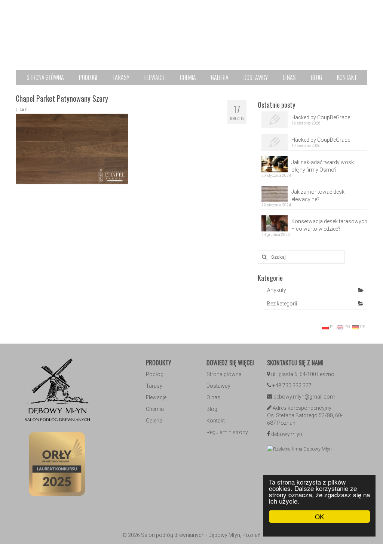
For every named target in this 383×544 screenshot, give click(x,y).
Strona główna (224, 374)
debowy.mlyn (286, 434)
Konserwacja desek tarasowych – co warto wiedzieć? (329, 225)
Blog (211, 409)
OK (319, 516)
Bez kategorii (282, 304)
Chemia (155, 409)
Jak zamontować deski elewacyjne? (318, 195)
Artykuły (276, 290)
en (346, 327)
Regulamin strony (227, 432)
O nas (213, 397)
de (362, 327)
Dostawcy (218, 386)
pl (332, 327)
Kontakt (215, 421)
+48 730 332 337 (292, 385)
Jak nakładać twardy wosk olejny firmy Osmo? (322, 166)
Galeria (154, 421)
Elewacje (156, 397)
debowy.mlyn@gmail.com (304, 397)
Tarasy (154, 386)
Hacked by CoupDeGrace (320, 117)
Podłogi (155, 374)
